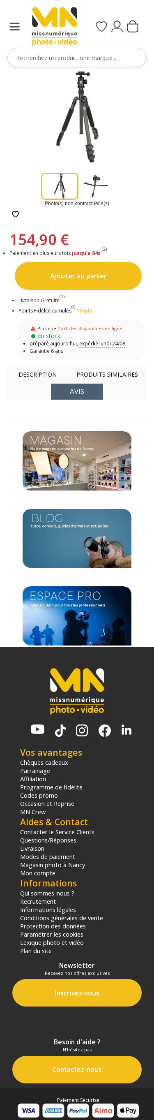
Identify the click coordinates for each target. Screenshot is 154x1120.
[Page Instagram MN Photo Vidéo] (82, 731)
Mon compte (37, 873)
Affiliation (33, 779)
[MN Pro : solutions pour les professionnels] (77, 616)
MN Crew (33, 812)
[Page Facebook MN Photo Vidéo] (105, 731)
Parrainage (35, 770)
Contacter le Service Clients (57, 832)
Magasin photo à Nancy (52, 865)
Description (37, 374)
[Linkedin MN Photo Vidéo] (126, 730)
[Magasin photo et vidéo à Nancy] (77, 461)
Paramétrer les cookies (51, 934)
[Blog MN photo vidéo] (77, 538)
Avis (77, 391)
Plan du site (36, 950)
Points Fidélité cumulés (44, 310)
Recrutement (38, 901)
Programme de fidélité (51, 787)
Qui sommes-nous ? (47, 893)
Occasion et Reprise (47, 803)
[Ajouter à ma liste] (15, 215)
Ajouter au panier (78, 275)
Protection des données (53, 926)
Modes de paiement (47, 856)
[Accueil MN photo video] (53, 27)
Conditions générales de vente (61, 918)
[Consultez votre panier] (132, 27)
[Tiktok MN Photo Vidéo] (60, 731)
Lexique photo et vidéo (52, 942)
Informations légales (48, 909)
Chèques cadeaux (44, 762)
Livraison (32, 848)
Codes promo (39, 795)
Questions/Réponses (48, 840)
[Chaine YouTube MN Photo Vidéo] (37, 730)
